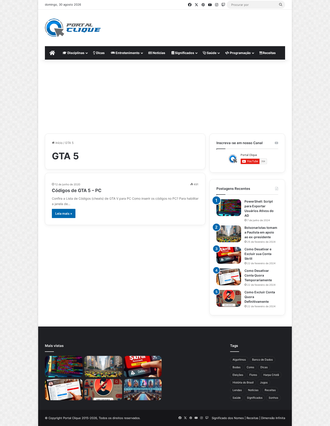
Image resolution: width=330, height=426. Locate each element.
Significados (184, 53)
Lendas (237, 390)
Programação (240, 53)
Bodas (236, 367)
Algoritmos (239, 359)
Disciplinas (75, 53)
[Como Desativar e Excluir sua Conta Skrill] (228, 255)
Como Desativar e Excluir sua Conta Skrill (257, 253)
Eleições (238, 374)
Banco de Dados (262, 359)
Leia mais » (63, 213)
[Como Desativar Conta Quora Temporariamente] (228, 276)
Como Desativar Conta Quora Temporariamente (258, 275)
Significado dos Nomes (228, 418)
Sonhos (273, 397)
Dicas (100, 53)
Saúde (211, 53)
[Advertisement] (209, 24)
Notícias (158, 53)
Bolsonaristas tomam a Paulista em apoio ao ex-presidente (260, 232)
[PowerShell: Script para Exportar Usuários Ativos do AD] (228, 207)
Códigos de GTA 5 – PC (76, 190)
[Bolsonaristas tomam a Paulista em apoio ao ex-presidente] (228, 233)
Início (59, 143)
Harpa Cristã (271, 374)
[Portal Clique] (73, 28)
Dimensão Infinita (273, 418)
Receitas (269, 53)
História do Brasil (243, 382)
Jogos (264, 382)
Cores (250, 367)
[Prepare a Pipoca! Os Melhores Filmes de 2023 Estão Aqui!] (143, 389)
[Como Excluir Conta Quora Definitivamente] (228, 298)
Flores (253, 374)
